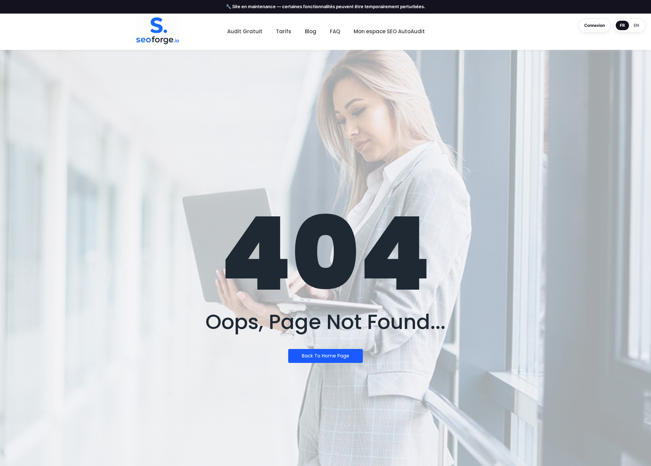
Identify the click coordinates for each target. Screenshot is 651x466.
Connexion (594, 25)
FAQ (335, 31)
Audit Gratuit (244, 31)
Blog (310, 31)
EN (636, 25)
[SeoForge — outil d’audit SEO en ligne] (157, 31)
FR (622, 25)
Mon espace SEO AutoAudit (389, 31)
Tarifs (283, 31)
